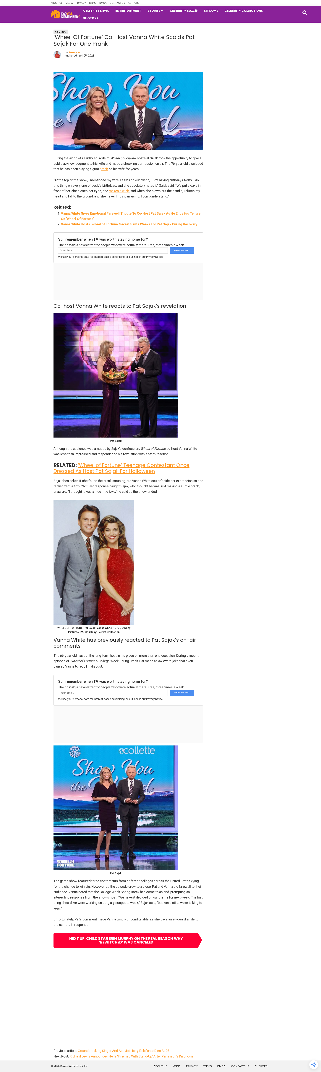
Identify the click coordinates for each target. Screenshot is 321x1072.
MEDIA (69, 3)
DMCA (103, 3)
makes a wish (119, 191)
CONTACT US (117, 3)
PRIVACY (81, 3)
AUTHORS (133, 3)
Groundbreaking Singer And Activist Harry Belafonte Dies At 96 (123, 1051)
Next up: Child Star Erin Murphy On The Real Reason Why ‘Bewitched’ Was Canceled (126, 940)
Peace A (74, 52)
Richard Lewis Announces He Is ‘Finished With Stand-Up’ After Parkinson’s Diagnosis (132, 1056)
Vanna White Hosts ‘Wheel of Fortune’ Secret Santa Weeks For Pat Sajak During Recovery (129, 224)
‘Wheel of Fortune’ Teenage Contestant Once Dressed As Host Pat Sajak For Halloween (121, 468)
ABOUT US (57, 3)
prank (104, 169)
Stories (60, 31)
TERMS (92, 3)
